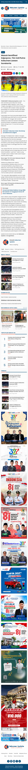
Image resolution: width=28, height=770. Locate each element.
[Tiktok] (19, 761)
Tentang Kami (4, 753)
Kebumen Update (15, 241)
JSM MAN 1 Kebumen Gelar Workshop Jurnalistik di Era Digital (14, 131)
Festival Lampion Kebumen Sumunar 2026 (19, 268)
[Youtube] (14, 761)
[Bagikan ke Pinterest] (22, 73)
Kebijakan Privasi (23, 753)
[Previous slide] (24, 308)
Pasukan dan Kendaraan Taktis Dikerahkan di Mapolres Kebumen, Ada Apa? (16, 339)
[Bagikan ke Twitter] (17, 73)
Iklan (5, 756)
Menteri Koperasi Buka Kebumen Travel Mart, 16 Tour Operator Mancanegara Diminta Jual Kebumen (17, 346)
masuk (9, 303)
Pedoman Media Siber (19, 756)
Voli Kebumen (13, 251)
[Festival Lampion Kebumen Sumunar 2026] (6, 269)
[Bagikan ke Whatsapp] (19, 73)
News (6, 15)
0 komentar (12, 69)
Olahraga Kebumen (19, 249)
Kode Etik (16, 753)
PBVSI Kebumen (5, 251)
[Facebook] (8, 761)
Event (21, 15)
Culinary (16, 15)
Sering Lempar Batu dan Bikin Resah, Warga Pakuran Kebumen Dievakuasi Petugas (17, 365)
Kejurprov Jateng (9, 249)
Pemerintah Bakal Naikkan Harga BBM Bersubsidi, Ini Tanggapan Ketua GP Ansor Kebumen (14, 191)
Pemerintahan (8, 323)
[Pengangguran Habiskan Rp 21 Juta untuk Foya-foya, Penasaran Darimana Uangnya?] (20, 317)
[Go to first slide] (26, 308)
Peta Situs (10, 756)
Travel (10, 15)
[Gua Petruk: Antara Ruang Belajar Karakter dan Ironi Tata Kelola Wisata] (5, 392)
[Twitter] (17, 761)
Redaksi (11, 753)
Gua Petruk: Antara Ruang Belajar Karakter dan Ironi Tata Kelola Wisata (16, 391)
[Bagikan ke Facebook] (14, 73)
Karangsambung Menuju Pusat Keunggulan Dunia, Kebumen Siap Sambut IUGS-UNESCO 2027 (16, 353)
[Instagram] (11, 761)
